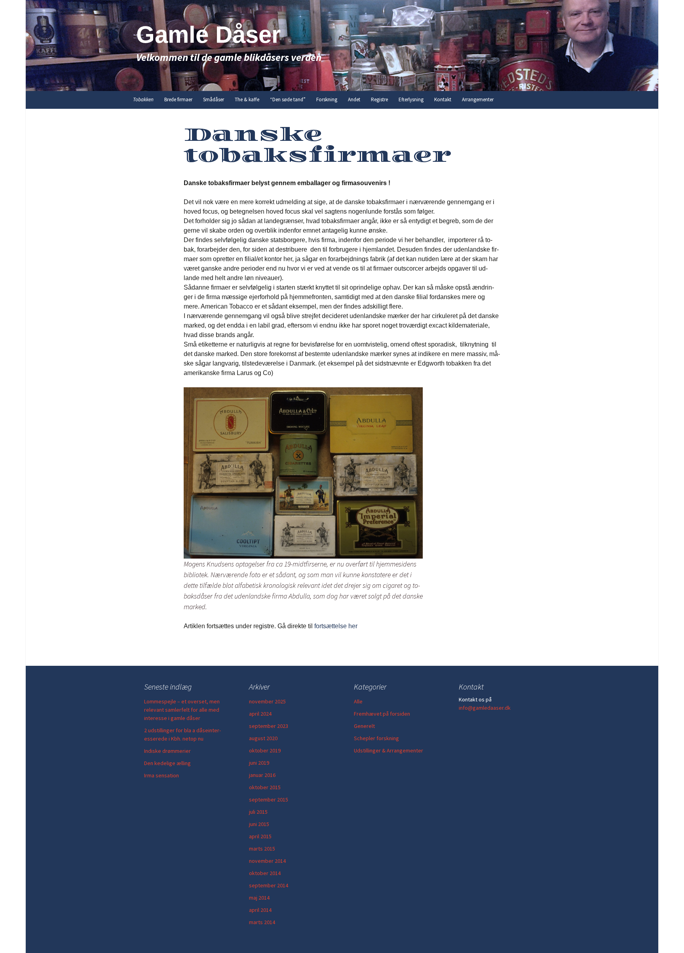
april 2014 (260, 909)
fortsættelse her (335, 626)
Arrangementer (478, 99)
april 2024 (260, 713)
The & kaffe (247, 99)
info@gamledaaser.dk (485, 707)
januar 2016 (262, 775)
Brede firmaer (178, 99)
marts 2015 (262, 848)
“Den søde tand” (288, 99)
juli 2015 (258, 811)
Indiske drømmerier (167, 750)
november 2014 (267, 860)
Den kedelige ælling (167, 763)
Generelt (364, 725)
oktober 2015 (265, 787)
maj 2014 (259, 897)
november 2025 (267, 701)
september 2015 (268, 799)
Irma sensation (161, 775)
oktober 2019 (265, 750)
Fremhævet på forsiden (382, 713)
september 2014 (268, 885)
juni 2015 (259, 824)
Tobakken (143, 99)
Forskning (326, 99)
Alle (358, 701)
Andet (354, 99)
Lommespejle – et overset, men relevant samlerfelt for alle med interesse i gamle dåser (182, 710)
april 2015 (260, 836)
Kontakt (442, 99)
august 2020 (263, 738)
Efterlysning (411, 99)
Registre (379, 99)
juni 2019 (259, 762)
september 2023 (268, 725)
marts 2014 (262, 922)
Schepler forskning (376, 738)
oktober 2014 (265, 873)
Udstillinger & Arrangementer (388, 750)
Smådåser (213, 99)
